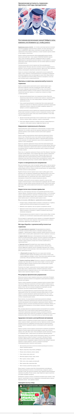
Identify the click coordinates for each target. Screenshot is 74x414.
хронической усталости (43, 55)
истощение (25, 48)
